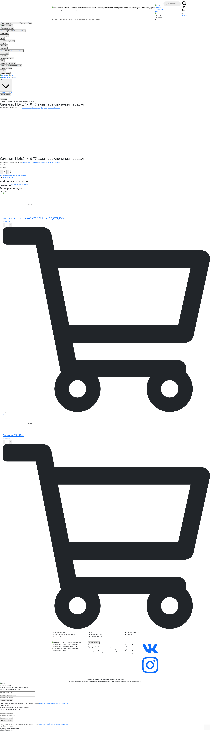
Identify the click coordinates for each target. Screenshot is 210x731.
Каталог (9, 92)
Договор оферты (59, 632)
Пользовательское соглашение (64, 634)
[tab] (106, 177)
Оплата (71, 19)
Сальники (51, 108)
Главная (2, 92)
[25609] (10, 171)
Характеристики (8, 177)
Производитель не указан (19, 184)
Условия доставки (96, 634)
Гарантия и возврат (81, 19)
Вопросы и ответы (94, 19)
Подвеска (4, 99)
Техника (57, 108)
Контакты (130, 634)
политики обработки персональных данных (53, 704)
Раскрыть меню (6, 80)
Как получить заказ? (19, 175)
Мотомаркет (36, 108)
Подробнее (6, 222)
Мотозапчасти (5, 95)
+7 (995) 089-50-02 (159, 10)
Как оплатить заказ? (6, 175)
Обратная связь (94, 643)
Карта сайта (58, 636)
